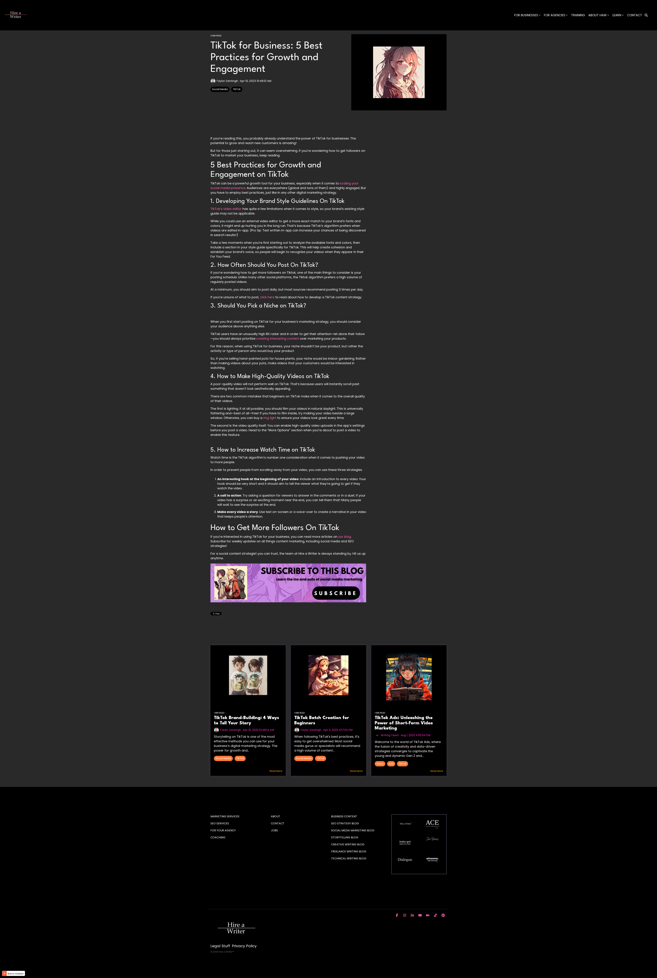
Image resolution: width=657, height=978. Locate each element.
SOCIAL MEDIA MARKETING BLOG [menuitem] (352, 830)
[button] (397, 915)
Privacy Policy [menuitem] (244, 946)
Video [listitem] (380, 763)
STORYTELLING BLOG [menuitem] (344, 837)
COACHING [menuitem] (217, 837)
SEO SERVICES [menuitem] (219, 823)
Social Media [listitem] (223, 758)
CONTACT (634, 15)
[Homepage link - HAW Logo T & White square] (236, 940)
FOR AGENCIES (554, 15)
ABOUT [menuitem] (275, 816)
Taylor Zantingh (227, 81)
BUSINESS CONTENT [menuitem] (344, 816)
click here (267, 297)
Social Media (220, 89)
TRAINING (578, 15)
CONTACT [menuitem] (277, 823)
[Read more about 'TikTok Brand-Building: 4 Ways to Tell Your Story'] (248, 675)
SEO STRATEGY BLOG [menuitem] (345, 823)
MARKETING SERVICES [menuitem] (224, 816)
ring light (269, 418)
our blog (344, 536)
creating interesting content (277, 338)
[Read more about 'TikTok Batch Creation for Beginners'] (328, 675)
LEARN (617, 15)
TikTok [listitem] (240, 758)
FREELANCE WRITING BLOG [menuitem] (348, 851)
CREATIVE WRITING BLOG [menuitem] (347, 844)
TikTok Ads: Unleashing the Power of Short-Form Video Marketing (404, 723)
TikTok (237, 89)
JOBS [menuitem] (274, 830)
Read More (276, 771)
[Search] (646, 15)
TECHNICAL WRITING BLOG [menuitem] (348, 858)
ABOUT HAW (597, 15)
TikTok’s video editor (226, 209)
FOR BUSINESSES (526, 15)
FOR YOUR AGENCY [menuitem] (223, 830)
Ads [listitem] (391, 763)
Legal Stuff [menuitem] (220, 946)
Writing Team (390, 735)
